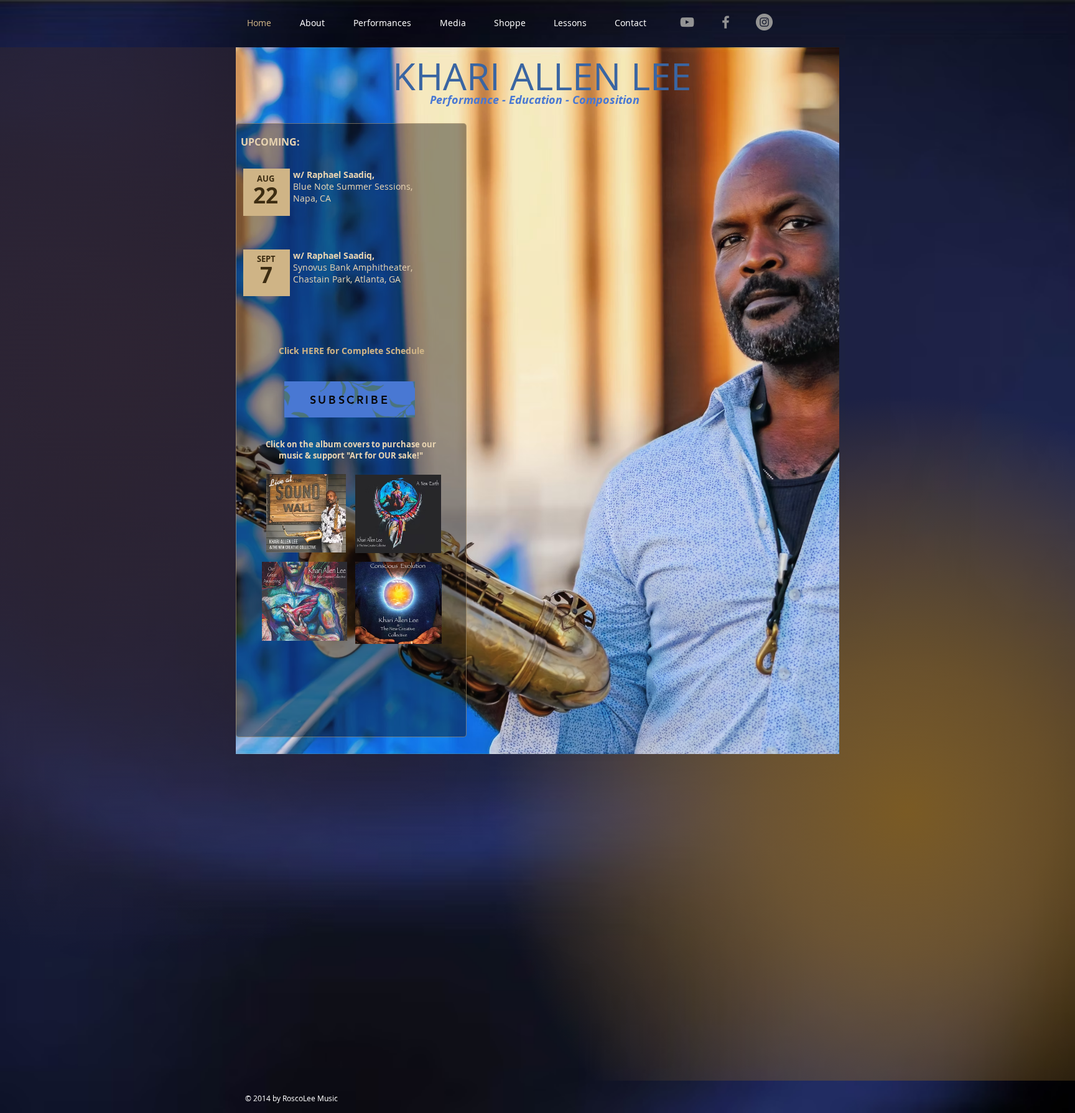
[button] (312, 23)
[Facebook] (725, 22)
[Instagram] (764, 22)
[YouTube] (687, 22)
